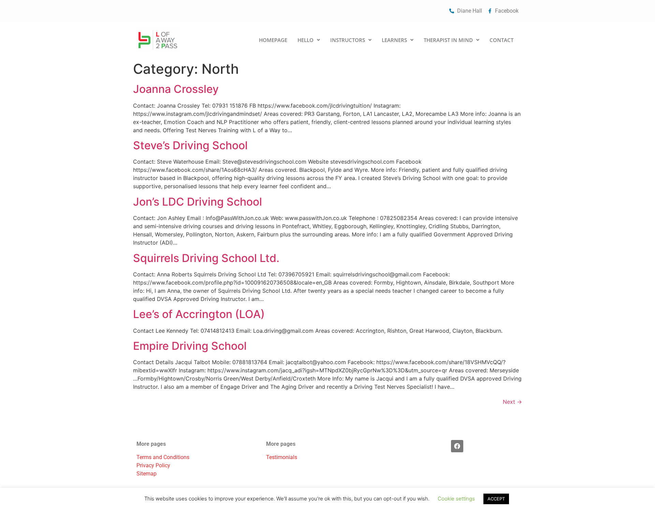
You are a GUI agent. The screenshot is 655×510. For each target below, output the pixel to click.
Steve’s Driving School (190, 145)
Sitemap (146, 473)
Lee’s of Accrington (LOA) (199, 314)
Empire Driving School (190, 346)
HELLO (305, 40)
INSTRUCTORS (347, 40)
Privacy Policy (153, 465)
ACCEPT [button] (496, 498)
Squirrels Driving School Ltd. (206, 258)
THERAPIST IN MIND (448, 40)
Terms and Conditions (162, 457)
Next (512, 401)
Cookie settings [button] (456, 498)
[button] (308, 40)
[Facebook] (457, 446)
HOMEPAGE (273, 40)
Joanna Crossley (177, 89)
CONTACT (501, 40)
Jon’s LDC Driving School (197, 201)
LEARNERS (394, 40)
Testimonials (281, 457)
